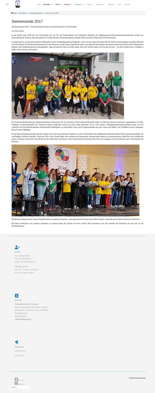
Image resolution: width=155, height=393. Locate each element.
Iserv (119, 4)
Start (38, 4)
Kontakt (127, 4)
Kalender (111, 4)
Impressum (19, 355)
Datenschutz (20, 351)
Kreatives (99, 4)
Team (89, 4)
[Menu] (7, 4)
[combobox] (19, 387)
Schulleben (78, 4)
